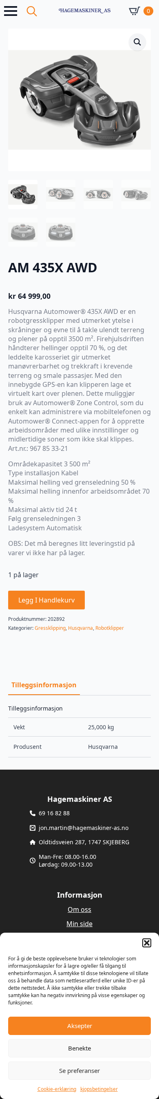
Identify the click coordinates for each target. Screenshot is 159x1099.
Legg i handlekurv (46, 600)
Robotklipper (109, 628)
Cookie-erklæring (57, 1089)
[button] (147, 943)
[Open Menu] (10, 11)
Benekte (79, 1048)
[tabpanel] (79, 731)
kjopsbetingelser (99, 1089)
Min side (79, 923)
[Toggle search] (31, 11)
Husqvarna (80, 628)
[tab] (44, 685)
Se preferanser (79, 1070)
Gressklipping (50, 628)
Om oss (79, 909)
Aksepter (79, 1026)
